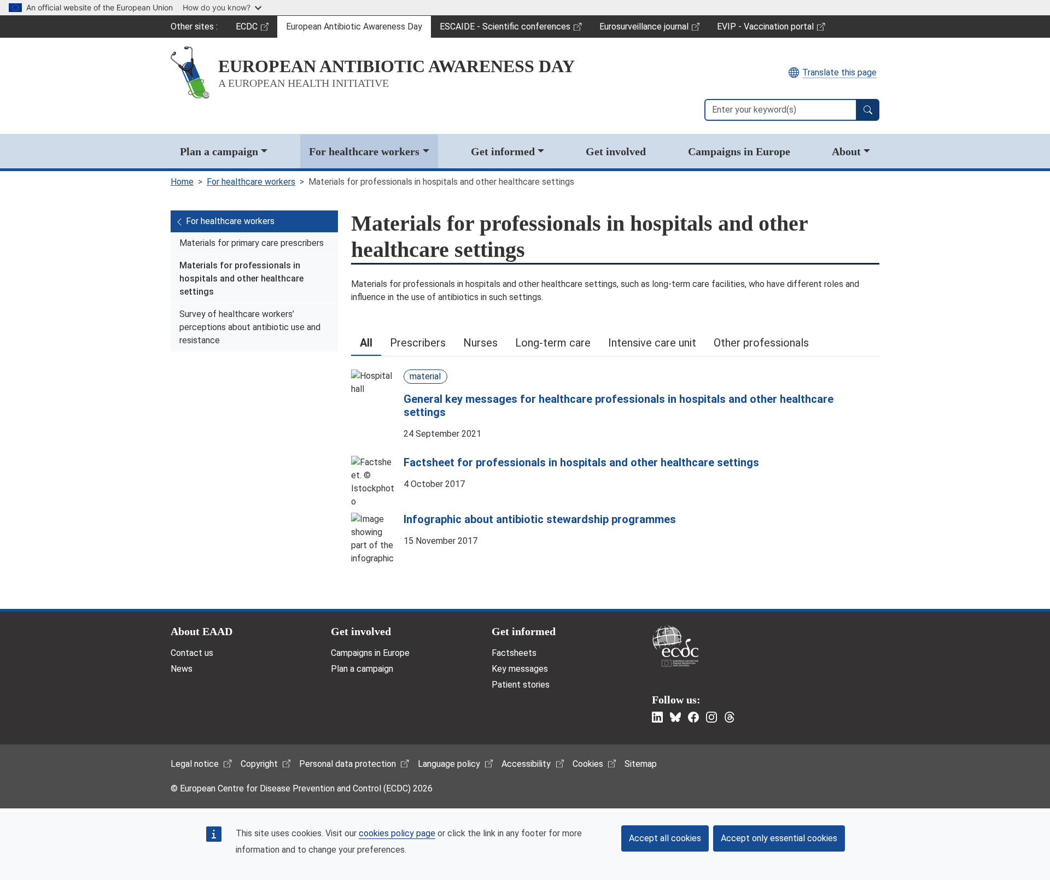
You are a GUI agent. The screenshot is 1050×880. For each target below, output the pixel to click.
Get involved (616, 151)
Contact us (192, 653)
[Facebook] (693, 717)
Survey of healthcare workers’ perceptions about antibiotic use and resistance (249, 327)
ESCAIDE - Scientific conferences (504, 29)
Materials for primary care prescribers (251, 243)
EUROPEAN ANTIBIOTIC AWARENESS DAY (396, 66)
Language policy (449, 764)
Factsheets (514, 653)
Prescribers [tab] (418, 342)
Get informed (503, 151)
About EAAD (201, 631)
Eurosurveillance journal (645, 29)
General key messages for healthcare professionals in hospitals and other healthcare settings (618, 405)
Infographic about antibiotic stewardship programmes (540, 519)
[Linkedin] (657, 717)
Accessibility (526, 764)
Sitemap (641, 764)
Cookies (588, 764)
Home (182, 182)
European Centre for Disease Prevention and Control (675, 646)
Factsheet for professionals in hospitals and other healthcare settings (581, 462)
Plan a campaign (219, 151)
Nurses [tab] (480, 342)
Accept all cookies (665, 838)
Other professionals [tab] (761, 342)
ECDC (256, 29)
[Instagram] (711, 717)
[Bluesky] (675, 717)
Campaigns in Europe (739, 151)
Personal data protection (347, 764)
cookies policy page (397, 833)
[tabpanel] (615, 456)
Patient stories (521, 684)
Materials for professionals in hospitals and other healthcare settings (241, 278)
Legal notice (195, 764)
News (181, 669)
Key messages (520, 669)
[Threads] (729, 717)
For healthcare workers (364, 151)
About (846, 151)
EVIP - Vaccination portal (765, 29)
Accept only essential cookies (779, 838)
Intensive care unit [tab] (652, 342)
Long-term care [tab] (553, 342)
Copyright (259, 764)
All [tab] (366, 342)
